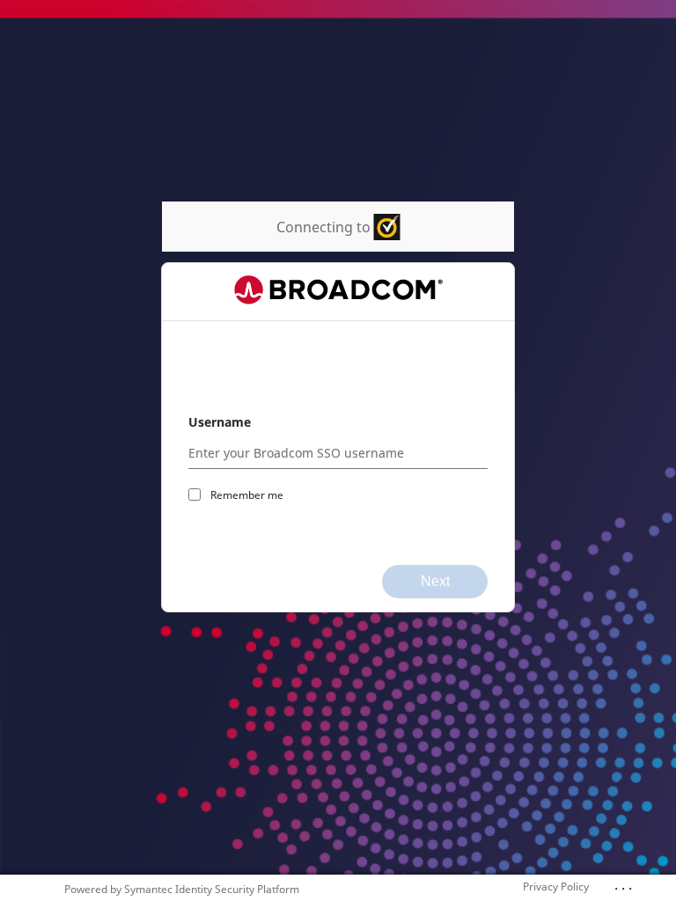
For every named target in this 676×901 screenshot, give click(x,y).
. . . (623, 884)
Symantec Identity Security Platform (211, 889)
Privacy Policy (556, 886)
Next (435, 581)
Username (219, 422)
